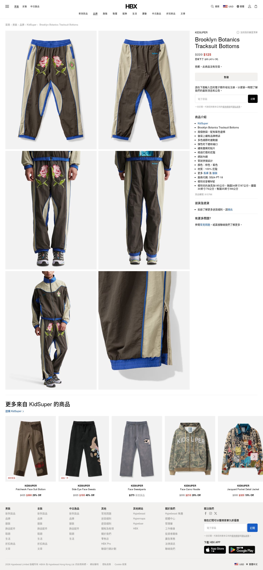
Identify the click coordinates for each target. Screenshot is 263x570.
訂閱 (253, 98)
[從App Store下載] (215, 550)
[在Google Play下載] (242, 550)
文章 (7, 548)
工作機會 (170, 528)
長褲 (205, 173)
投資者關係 (171, 533)
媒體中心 (170, 518)
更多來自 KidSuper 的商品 (37, 404)
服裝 (214, 173)
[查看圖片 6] (144, 330)
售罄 (226, 77)
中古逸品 (34, 6)
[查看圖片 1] (51, 90)
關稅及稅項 (107, 528)
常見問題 (106, 513)
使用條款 (226, 106)
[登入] (249, 6)
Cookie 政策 (120, 564)
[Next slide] (254, 456)
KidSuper (31, 24)
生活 (7, 538)
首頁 (7, 24)
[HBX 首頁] (131, 6)
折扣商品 (10, 543)
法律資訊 (170, 543)
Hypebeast (139, 513)
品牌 (22, 24)
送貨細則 (106, 518)
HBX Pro (106, 543)
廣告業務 (170, 538)
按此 (230, 209)
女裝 (24, 6)
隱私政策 (236, 106)
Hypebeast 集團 (174, 513)
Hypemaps (139, 518)
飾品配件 (10, 528)
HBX (135, 528)
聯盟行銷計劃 (108, 548)
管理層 (169, 523)
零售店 (105, 538)
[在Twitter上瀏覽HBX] (215, 513)
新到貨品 (10, 513)
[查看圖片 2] (144, 90)
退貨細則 (106, 523)
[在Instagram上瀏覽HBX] (210, 513)
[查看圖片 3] (51, 210)
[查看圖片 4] (144, 210)
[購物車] (256, 6)
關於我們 (106, 533)
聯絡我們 (170, 548)
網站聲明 (94, 564)
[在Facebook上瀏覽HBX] (205, 513)
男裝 (16, 6)
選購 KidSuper (13, 411)
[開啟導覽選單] (7, 6)
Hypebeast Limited (20, 564)
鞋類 (7, 533)
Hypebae (138, 523)
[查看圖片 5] (51, 330)
